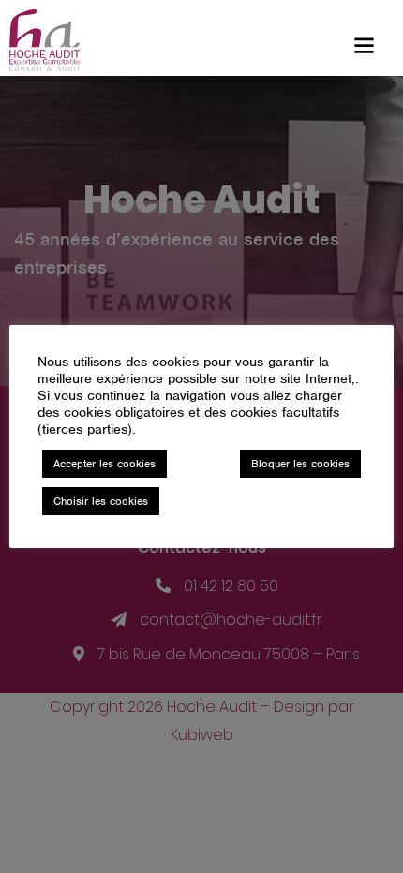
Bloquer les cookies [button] (300, 463)
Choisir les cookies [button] (100, 501)
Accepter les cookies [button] (104, 463)
